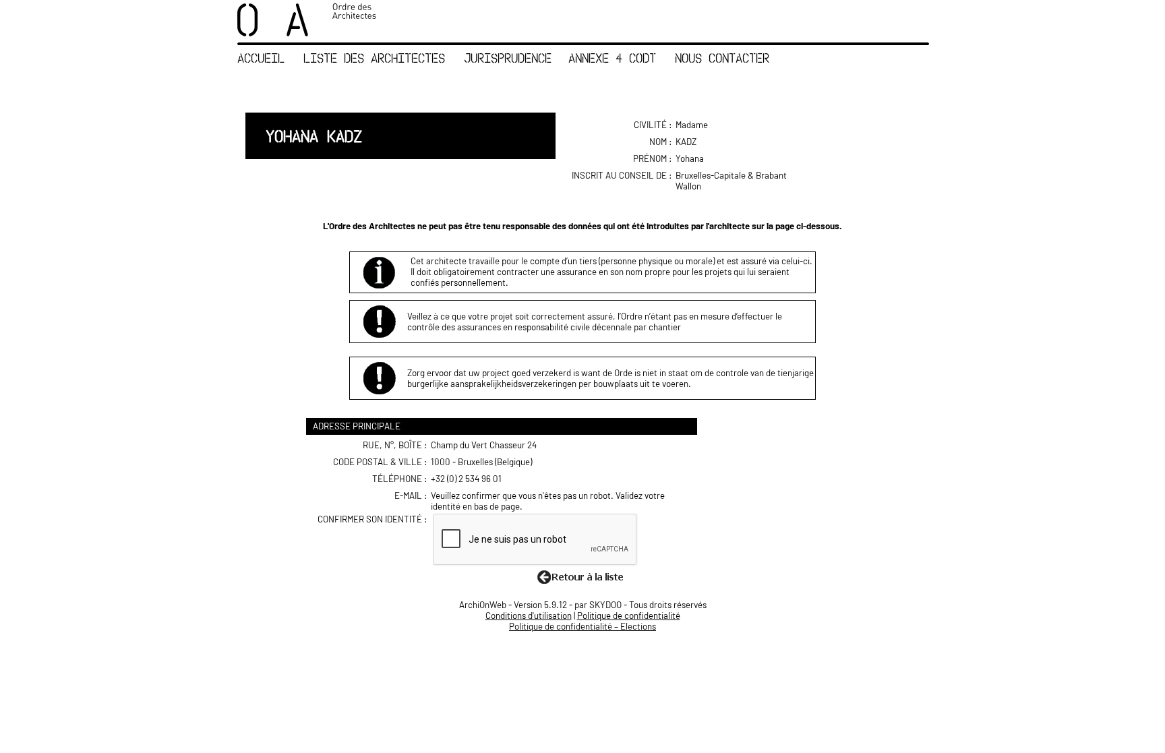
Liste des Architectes (374, 57)
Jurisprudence (507, 57)
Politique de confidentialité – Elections (582, 626)
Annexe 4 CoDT (612, 57)
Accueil (261, 57)
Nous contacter (722, 57)
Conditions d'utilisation (528, 615)
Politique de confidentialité (628, 615)
